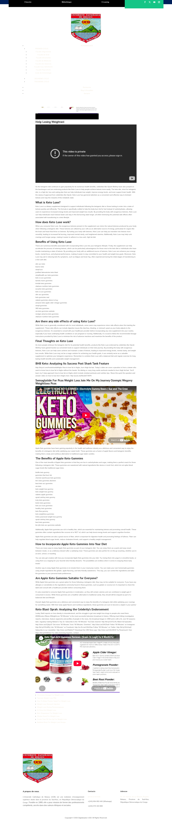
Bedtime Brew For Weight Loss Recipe (51, 722)
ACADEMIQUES (87, 46)
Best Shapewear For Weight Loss (49, 713)
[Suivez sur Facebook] (145, 2)
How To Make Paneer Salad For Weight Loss (53, 701)
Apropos (87, 93)
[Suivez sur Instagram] (159, 2)
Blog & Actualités (87, 90)
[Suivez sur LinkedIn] (136, 807)
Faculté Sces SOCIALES (43, 67)
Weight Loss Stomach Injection (48, 704)
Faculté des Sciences (43, 64)
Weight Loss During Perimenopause (50, 707)
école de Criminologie (43, 73)
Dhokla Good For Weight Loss (48, 716)
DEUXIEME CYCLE (42, 79)
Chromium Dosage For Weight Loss (50, 695)
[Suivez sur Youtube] (154, 2)
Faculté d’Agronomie (43, 52)
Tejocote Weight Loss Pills (46, 698)
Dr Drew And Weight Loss (46, 710)
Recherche (87, 87)
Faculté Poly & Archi (43, 70)
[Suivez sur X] (150, 2)
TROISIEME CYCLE (41, 82)
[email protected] (86, 633)
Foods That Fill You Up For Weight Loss (52, 719)
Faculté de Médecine (43, 61)
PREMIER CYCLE (41, 49)
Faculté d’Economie (43, 58)
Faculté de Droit (43, 55)
